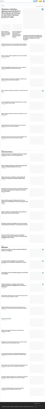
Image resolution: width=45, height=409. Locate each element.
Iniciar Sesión (44, 1)
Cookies (21, 406)
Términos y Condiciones (15, 406)
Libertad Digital (18, 404)
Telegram (34, 407)
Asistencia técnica (26, 406)
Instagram (38, 405)
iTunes (36, 407)
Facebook (34, 405)
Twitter (36, 405)
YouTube (39, 405)
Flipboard (41, 405)
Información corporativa (6, 406)
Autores (31, 406)
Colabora (40, 1)
